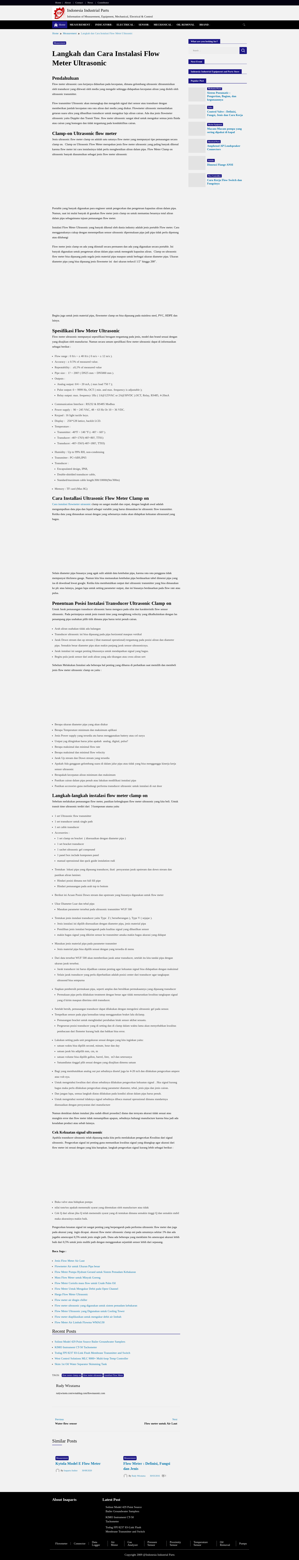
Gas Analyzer (133, 1543)
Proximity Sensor (175, 1543)
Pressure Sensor (152, 1543)
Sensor (144, 24)
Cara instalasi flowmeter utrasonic (71, 504)
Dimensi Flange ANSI (220, 164)
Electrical (125, 24)
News (90, 2)
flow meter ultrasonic (92, 1375)
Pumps (243, 1543)
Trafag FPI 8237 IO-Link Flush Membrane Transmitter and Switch (92, 1352)
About (68, 2)
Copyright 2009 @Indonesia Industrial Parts (150, 1554)
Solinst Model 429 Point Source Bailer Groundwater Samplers (90, 1341)
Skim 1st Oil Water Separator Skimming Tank (81, 1364)
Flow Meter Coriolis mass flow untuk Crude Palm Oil (85, 1283)
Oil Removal (186, 24)
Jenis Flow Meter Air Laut (70, 1260)
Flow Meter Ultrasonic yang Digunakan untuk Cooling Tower (90, 1311)
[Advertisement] (116, 183)
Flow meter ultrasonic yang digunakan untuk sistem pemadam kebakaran (96, 1305)
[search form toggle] (244, 25)
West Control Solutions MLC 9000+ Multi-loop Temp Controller (91, 1358)
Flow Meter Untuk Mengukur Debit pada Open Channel (86, 1288)
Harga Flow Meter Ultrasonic (71, 1294)
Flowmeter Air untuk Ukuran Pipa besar (77, 1266)
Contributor (103, 2)
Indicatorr (103, 24)
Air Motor (114, 1543)
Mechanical (163, 24)
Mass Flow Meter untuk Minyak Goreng (77, 1277)
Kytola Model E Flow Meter (78, 1463)
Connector (79, 1543)
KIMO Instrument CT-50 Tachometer (76, 1347)
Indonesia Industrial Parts (88, 10)
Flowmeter (61, 1543)
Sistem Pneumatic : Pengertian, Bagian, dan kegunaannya (221, 96)
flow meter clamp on (71, 1375)
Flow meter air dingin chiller (71, 1299)
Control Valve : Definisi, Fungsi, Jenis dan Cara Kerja (225, 113)
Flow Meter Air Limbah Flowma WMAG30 (79, 1322)
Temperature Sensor (201, 1543)
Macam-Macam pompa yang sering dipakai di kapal (224, 130)
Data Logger (96, 1543)
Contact (79, 2)
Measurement (80, 24)
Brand (204, 24)
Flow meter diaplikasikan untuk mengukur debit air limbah (88, 1316)
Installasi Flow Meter (113, 1375)
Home (58, 2)
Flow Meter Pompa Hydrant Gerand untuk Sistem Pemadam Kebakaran (95, 1271)
